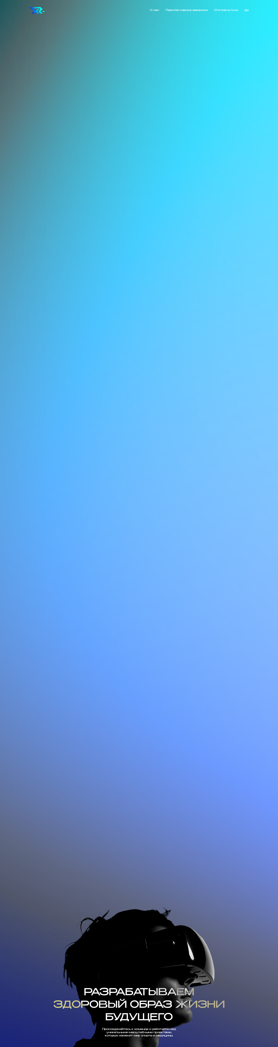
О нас (154, 10)
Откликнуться (226, 10)
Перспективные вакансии (187, 10)
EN (246, 10)
